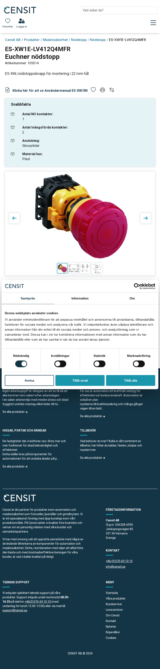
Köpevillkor (113, 632)
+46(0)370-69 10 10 (38, 601)
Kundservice (114, 604)
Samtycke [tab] (28, 298)
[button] (103, 91)
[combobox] (119, 10)
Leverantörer (114, 609)
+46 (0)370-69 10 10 (119, 561)
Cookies (111, 637)
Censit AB (13, 40)
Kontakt (111, 621)
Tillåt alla (130, 380)
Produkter (32, 40)
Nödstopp (79, 40)
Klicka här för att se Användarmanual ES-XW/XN (50, 91)
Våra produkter (116, 598)
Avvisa (29, 380)
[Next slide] (145, 218)
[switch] (60, 363)
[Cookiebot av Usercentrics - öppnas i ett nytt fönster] (137, 286)
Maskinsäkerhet (55, 40)
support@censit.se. (15, 610)
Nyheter (111, 626)
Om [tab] (132, 298)
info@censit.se (115, 566)
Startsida (112, 593)
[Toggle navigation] (153, 23)
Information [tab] (80, 298)
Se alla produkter (13, 411)
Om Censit (113, 615)
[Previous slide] (14, 218)
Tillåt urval (80, 380)
